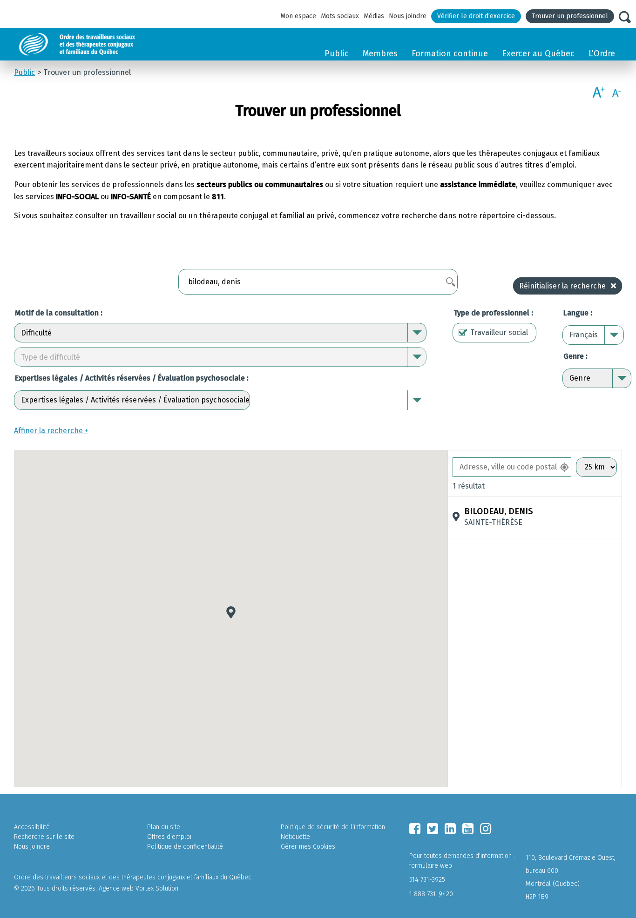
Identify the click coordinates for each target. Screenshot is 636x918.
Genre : (575, 356)
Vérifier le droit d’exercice (476, 16)
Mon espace (298, 16)
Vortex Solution (156, 888)
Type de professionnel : (493, 312)
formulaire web (430, 866)
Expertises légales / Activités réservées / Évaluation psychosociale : (132, 378)
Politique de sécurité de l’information (333, 827)
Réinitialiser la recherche (562, 285)
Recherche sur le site (44, 837)
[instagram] (485, 828)
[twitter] (432, 828)
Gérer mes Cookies (308, 847)
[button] (231, 612)
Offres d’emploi (169, 837)
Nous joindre (407, 16)
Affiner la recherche (48, 430)
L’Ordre (602, 53)
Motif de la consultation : (58, 312)
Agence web (116, 888)
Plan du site (163, 827)
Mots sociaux (340, 16)
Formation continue (450, 53)
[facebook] (414, 828)
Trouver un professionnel (570, 16)
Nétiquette (295, 837)
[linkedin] (450, 828)
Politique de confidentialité (185, 847)
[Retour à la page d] (99, 44)
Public (337, 53)
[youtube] (468, 828)
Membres (380, 53)
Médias (374, 16)
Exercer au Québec (538, 53)
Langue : (577, 312)
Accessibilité (32, 827)
